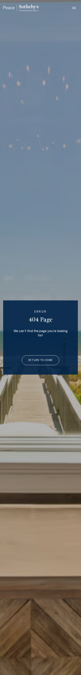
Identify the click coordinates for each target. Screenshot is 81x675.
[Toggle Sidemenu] (74, 8)
